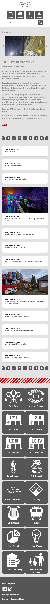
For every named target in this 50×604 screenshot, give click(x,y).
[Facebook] (4, 589)
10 (42, 138)
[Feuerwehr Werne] (25, 4)
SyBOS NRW (6, 584)
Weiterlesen (25, 151)
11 (47, 138)
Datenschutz (15, 599)
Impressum (5, 599)
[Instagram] (9, 589)
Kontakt (22, 599)
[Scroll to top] (45, 541)
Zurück (4, 124)
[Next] (46, 46)
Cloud (13, 584)
